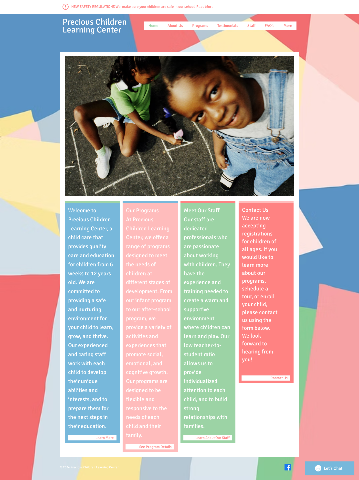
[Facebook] (288, 467)
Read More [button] (204, 6)
